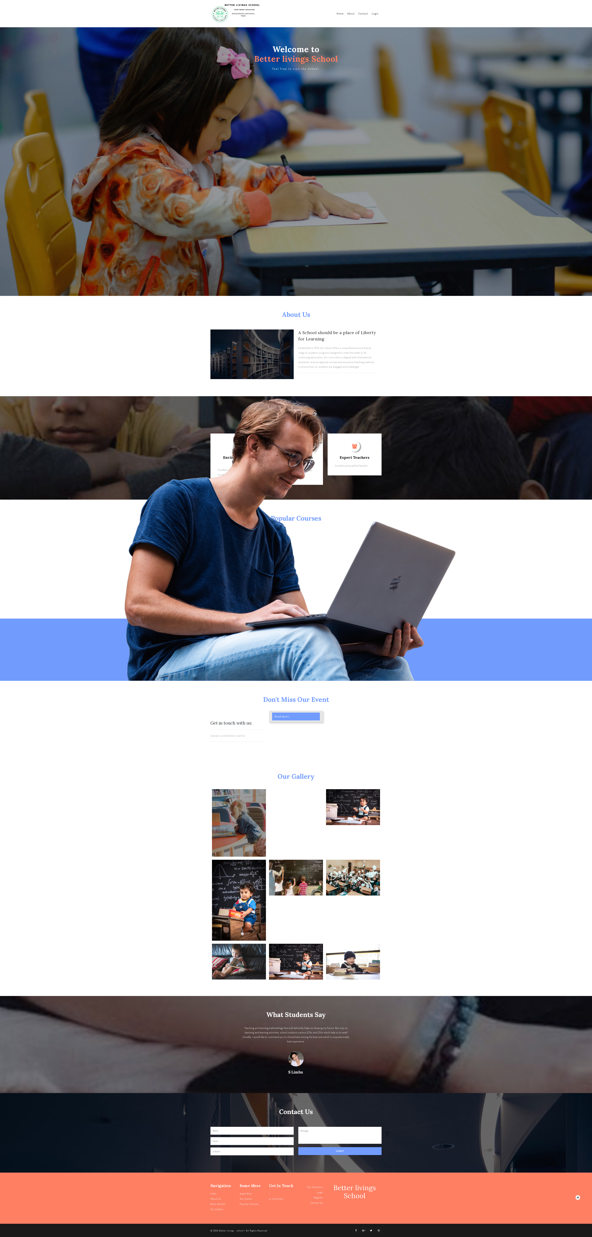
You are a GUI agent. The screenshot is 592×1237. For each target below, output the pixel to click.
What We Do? (218, 1204)
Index (213, 1193)
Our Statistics (315, 1187)
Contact (363, 13)
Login (375, 13)
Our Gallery (216, 1209)
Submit (340, 1151)
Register (318, 1197)
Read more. (282, 716)
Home (340, 13)
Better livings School (354, 1191)
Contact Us (316, 1202)
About (351, 13)
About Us (215, 1198)
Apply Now (246, 1193)
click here (277, 1198)
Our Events (246, 1198)
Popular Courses (249, 1204)
